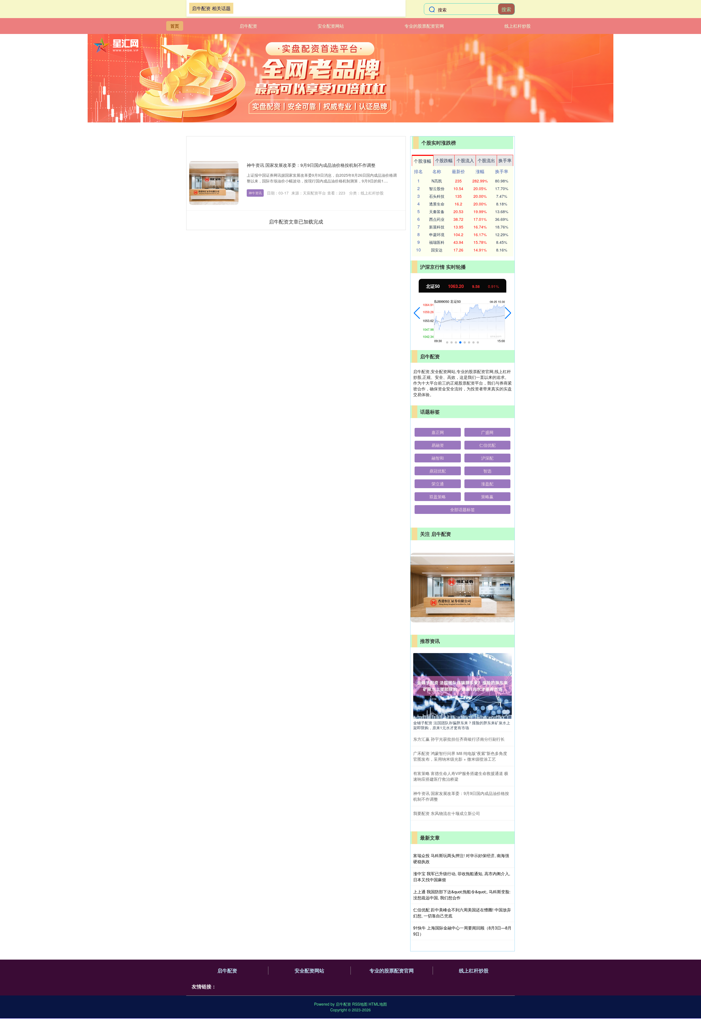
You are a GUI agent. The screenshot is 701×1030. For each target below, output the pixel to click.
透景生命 (436, 204)
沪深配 (487, 458)
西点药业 (436, 219)
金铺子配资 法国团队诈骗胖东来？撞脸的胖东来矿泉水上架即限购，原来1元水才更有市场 (461, 725)
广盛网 (487, 432)
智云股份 (436, 188)
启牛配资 (248, 26)
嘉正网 (438, 432)
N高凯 (437, 181)
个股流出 (486, 160)
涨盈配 (487, 484)
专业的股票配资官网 (424, 26)
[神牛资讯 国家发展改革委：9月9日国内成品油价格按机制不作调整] (214, 183)
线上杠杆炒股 (517, 26)
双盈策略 (437, 496)
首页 (174, 26)
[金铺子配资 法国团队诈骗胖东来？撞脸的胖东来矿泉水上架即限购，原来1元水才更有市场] (462, 685)
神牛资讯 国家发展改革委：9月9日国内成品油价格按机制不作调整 (311, 165)
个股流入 (465, 160)
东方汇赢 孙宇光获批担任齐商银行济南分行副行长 (459, 739)
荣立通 (438, 484)
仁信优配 (487, 445)
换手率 (505, 160)
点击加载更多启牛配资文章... (296, 221)
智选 (487, 471)
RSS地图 (359, 1004)
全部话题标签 (462, 509)
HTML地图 (378, 1004)
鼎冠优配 (437, 471)
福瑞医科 (436, 242)
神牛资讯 (255, 192)
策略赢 (487, 496)
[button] (417, 313)
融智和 (438, 458)
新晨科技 (436, 227)
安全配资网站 (331, 26)
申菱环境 (436, 234)
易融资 (438, 445)
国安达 (437, 250)
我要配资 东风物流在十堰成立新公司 (446, 813)
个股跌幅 (444, 160)
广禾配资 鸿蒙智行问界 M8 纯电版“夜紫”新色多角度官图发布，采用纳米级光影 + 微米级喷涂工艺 (460, 756)
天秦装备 (436, 211)
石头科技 (436, 196)
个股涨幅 (422, 161)
